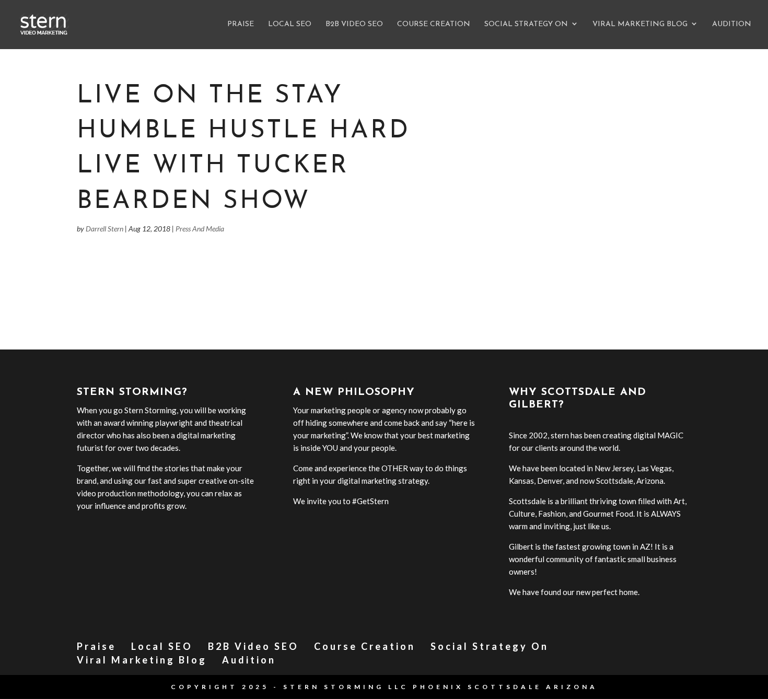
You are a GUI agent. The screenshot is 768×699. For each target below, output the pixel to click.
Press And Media (200, 228)
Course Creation (433, 24)
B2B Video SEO (354, 24)
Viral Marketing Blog (640, 24)
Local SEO (289, 24)
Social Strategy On (526, 24)
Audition (731, 24)
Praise (240, 24)
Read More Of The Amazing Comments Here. (154, 287)
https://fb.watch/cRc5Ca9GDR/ (132, 266)
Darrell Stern (104, 228)
